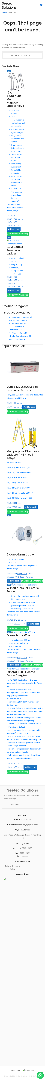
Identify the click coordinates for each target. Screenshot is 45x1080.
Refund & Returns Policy (12, 867)
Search (30, 5)
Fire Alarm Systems (18, 333)
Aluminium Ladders (18, 320)
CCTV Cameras (16, 326)
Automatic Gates (17, 323)
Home (4, 13)
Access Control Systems (20, 317)
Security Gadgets (17, 339)
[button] (40, 1075)
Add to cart (13, 229)
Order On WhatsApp (19, 233)
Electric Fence (16, 330)
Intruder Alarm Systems (20, 336)
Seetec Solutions (21, 1076)
